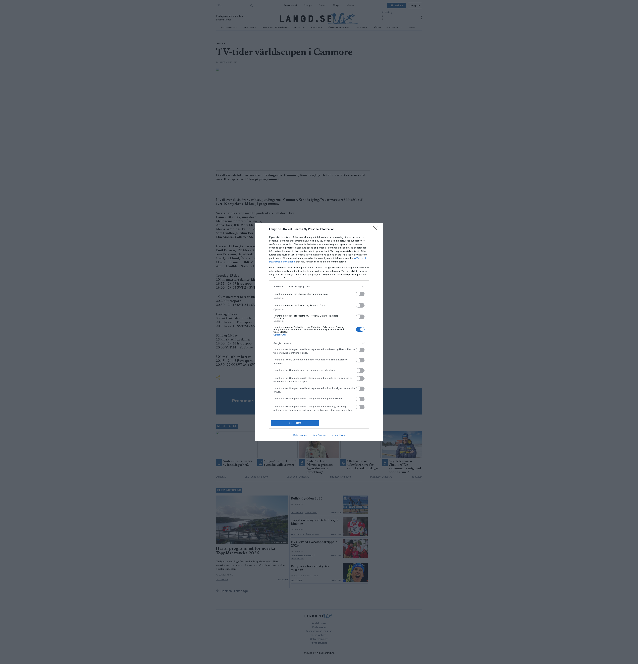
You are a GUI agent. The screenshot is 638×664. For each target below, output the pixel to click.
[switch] (360, 294)
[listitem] (319, 286)
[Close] (376, 229)
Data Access (319, 435)
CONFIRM (295, 423)
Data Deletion (300, 435)
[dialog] (319, 332)
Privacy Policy (338, 435)
